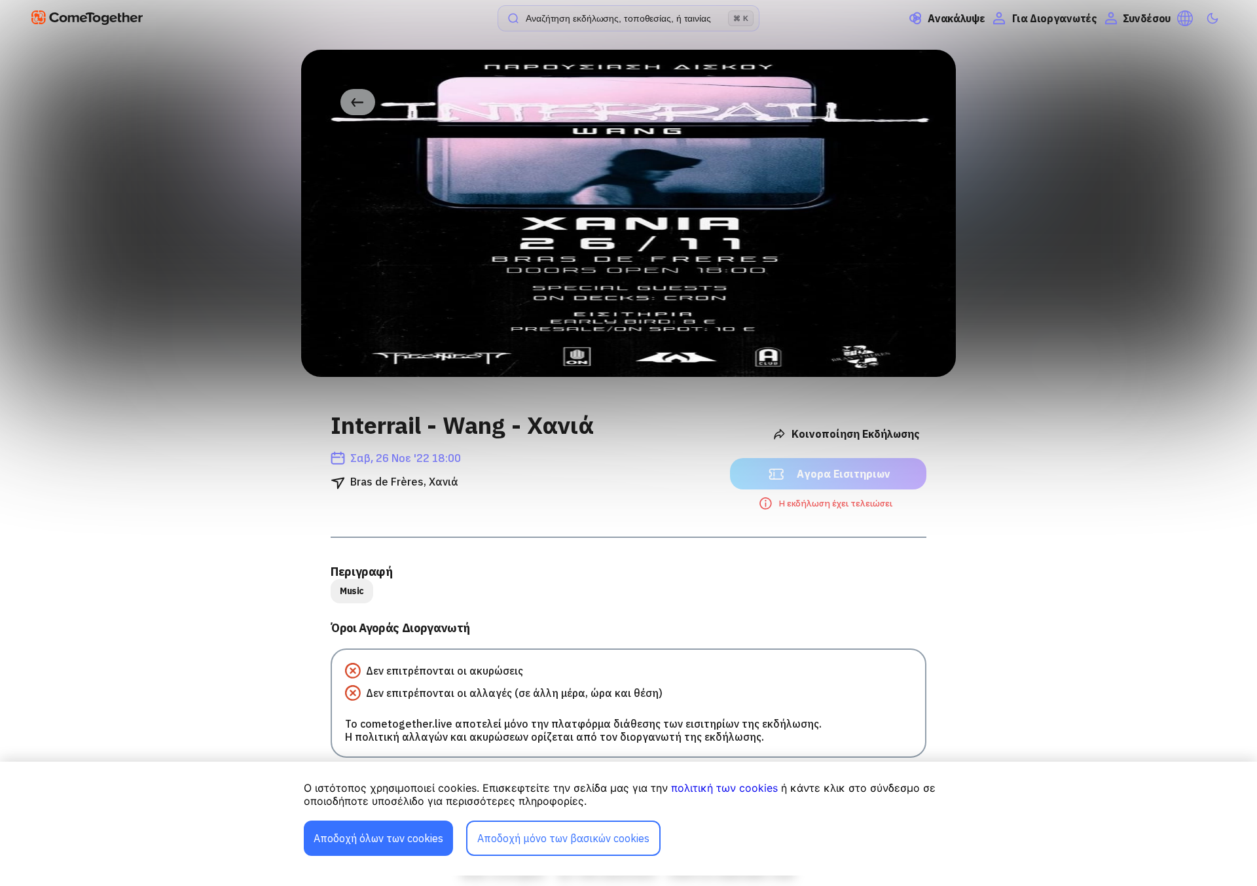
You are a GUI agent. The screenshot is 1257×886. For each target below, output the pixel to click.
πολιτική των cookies (724, 787)
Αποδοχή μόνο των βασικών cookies (563, 838)
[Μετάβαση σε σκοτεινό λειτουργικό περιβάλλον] (1212, 18)
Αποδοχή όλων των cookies (378, 838)
